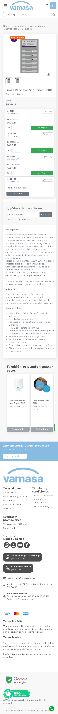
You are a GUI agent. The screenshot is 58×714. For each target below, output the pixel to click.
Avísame (18, 193)
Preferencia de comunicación (39, 501)
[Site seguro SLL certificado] (16, 680)
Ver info (48, 112)
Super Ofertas (10, 528)
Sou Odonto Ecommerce (42, 711)
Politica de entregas (41, 506)
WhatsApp (8, 508)
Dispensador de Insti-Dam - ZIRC (17, 402)
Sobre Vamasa (10, 492)
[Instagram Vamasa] (13, 545)
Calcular (45, 214)
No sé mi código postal (19, 219)
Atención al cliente (12, 504)
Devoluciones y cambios (15, 496)
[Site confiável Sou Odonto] (16, 694)
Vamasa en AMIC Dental (15, 524)
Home (6, 26)
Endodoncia (18, 26)
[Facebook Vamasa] (26, 545)
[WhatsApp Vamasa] (6, 545)
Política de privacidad (42, 495)
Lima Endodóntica (36, 26)
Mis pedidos (9, 500)
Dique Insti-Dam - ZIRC (41, 402)
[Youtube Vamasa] (20, 545)
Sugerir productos (15, 456)
